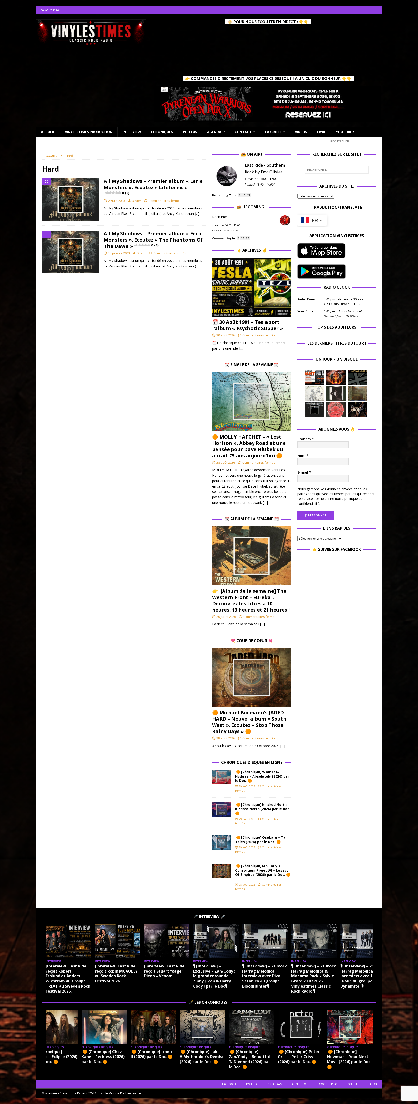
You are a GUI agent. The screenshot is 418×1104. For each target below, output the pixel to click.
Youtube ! (345, 132)
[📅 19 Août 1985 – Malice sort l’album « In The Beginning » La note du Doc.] (314, 409)
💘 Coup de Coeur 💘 (252, 640)
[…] (200, 213)
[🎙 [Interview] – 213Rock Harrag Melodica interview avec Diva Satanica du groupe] (265, 941)
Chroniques (162, 132)
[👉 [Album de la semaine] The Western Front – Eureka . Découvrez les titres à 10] (251, 555)
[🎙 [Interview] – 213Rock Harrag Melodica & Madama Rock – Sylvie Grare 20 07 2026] (314, 941)
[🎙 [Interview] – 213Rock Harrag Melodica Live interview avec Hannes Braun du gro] (363, 941)
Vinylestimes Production (88, 132)
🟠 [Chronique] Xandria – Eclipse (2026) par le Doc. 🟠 (54, 1056)
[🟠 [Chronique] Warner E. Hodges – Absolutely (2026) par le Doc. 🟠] (221, 777)
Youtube (353, 1084)
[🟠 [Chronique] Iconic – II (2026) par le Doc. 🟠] (153, 1027)
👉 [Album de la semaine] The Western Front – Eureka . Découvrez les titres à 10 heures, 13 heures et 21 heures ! (251, 600)
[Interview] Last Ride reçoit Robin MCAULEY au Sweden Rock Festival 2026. (116, 973)
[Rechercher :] (352, 141)
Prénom (305, 439)
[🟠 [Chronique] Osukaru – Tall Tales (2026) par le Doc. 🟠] (221, 842)
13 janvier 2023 (119, 253)
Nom (302, 455)
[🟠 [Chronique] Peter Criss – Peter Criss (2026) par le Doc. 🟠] (300, 1027)
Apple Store (300, 1084)
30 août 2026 (225, 335)
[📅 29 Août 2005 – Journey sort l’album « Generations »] (336, 377)
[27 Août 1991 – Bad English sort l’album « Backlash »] (357, 377)
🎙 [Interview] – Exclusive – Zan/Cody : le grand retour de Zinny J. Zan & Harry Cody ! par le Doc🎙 (214, 976)
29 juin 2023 (116, 200)
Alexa (373, 1084)
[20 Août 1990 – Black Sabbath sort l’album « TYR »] (357, 393)
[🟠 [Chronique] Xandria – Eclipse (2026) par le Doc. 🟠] (55, 1027)
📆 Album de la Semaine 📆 (251, 518)
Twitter (251, 1084)
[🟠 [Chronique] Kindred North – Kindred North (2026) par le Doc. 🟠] (221, 809)
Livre (321, 132)
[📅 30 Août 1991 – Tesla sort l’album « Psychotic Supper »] (251, 287)
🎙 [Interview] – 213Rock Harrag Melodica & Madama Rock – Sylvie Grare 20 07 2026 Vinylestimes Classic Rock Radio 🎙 (313, 978)
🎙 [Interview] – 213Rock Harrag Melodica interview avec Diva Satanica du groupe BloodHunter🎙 (264, 976)
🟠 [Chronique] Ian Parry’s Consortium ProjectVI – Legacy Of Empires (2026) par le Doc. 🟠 (262, 872)
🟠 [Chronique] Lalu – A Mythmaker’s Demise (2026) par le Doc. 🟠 (202, 1056)
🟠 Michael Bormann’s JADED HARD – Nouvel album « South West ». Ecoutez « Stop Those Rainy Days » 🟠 (249, 722)
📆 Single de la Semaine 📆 (251, 364)
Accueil (48, 132)
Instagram (274, 1084)
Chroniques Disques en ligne (251, 762)
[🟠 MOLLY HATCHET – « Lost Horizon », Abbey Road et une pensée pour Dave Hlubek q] (251, 401)
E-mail (304, 472)
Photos (190, 132)
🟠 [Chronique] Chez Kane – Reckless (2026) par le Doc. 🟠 (103, 1056)
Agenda (214, 132)
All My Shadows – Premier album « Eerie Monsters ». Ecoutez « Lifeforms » (153, 186)
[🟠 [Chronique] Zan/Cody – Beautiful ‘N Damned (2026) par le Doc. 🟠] (251, 1027)
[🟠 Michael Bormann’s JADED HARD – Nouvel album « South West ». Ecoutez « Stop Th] (251, 677)
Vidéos (301, 132)
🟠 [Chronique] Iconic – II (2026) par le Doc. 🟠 (153, 1054)
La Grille (273, 132)
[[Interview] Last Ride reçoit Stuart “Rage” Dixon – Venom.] (166, 941)
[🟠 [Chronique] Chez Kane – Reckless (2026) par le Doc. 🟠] (104, 1027)
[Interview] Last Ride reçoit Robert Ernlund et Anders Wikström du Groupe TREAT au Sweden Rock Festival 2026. (68, 978)
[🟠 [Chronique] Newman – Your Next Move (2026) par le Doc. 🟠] (350, 1027)
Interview (131, 132)
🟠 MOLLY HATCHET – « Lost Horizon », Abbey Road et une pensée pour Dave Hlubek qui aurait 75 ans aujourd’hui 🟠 (249, 446)
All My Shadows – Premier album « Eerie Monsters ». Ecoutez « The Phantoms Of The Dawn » (153, 239)
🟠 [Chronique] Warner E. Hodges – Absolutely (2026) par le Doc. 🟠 (262, 776)
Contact (243, 132)
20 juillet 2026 (226, 616)
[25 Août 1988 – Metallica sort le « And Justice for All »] (314, 393)
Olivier (136, 200)
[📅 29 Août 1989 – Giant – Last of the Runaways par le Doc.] (314, 377)
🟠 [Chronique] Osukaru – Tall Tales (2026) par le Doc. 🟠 (261, 839)
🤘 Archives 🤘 (252, 250)
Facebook (229, 1084)
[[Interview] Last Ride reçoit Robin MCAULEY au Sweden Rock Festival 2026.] (117, 941)
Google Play (328, 1084)
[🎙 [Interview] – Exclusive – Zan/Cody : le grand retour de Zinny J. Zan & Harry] (216, 941)
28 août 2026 (225, 462)
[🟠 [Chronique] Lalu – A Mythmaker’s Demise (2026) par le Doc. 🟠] (202, 1027)
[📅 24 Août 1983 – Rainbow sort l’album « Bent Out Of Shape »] (336, 393)
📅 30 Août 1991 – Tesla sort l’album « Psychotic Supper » (247, 325)
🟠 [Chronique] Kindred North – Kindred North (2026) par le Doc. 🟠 (262, 808)
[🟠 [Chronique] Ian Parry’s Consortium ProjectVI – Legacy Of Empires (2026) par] (221, 871)
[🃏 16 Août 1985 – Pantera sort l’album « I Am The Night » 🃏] (336, 409)
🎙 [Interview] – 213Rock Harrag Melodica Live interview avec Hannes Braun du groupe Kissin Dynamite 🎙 (363, 976)
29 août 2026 (247, 786)
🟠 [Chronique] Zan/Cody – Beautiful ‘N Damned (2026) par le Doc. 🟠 (249, 1059)
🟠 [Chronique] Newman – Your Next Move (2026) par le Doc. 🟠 (349, 1059)
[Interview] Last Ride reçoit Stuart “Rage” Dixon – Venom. (164, 971)
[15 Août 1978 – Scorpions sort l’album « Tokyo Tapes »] (357, 409)
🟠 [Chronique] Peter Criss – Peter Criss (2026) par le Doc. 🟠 (299, 1056)
